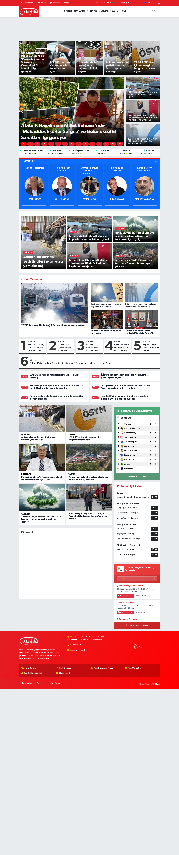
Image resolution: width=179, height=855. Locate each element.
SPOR (123, 11)
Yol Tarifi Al (142, 595)
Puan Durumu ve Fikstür (103, 668)
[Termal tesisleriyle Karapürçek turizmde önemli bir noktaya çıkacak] (89, 457)
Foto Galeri (28, 3)
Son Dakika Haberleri (33, 673)
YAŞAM (117, 342)
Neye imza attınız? (117, 169)
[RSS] (139, 646)
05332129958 (76, 645)
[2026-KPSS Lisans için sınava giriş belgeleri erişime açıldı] (89, 418)
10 (85, 144)
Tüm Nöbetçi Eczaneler (138, 625)
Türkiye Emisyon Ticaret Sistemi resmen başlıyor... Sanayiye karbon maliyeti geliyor (41, 519)
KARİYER (103, 11)
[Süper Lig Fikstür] (156, 486)
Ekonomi (26, 474)
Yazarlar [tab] (29, 161)
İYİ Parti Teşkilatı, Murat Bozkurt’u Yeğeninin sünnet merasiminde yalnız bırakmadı (36, 348)
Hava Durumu (30, 668)
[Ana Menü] (158, 11)
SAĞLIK (114, 11)
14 (113, 144)
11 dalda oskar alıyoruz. (62, 169)
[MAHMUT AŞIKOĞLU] (144, 186)
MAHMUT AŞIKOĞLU (144, 199)
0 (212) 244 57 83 (126, 595)
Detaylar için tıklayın (137, 476)
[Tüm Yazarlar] (156, 161)
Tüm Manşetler (134, 668)
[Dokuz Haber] (29, 11)
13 (106, 144)
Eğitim (71, 434)
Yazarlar (56, 3)
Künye (66, 3)
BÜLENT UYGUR (62, 199)
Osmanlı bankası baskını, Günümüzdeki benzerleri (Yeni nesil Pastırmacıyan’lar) (89, 170)
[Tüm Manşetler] (156, 279)
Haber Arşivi (64, 673)
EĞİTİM (68, 11)
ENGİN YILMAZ (117, 199)
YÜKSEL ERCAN (34, 199)
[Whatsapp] (135, 646)
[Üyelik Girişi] (158, 3)
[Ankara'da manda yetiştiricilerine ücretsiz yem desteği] (43, 242)
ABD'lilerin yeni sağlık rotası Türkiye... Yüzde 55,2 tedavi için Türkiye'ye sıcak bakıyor (87, 516)
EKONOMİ (79, 11)
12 (99, 144)
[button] (22, 111)
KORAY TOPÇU (89, 199)
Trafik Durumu (65, 668)
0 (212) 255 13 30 (126, 612)
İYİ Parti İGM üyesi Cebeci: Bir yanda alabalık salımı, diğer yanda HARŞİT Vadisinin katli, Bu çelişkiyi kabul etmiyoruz (65, 348)
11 (92, 144)
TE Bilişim (156, 684)
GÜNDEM (92, 11)
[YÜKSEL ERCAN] (34, 186)
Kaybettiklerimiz (34, 167)
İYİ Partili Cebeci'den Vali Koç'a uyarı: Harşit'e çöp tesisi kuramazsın (93, 348)
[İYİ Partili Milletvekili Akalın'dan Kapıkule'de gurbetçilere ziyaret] (89, 229)
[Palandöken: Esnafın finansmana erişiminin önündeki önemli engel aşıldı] (42, 457)
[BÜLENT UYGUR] (62, 186)
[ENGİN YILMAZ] (117, 186)
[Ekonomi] (108, 532)
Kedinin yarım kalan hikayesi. (145, 169)
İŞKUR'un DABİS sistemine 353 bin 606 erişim (121, 348)
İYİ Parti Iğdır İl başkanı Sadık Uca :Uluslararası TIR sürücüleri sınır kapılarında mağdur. (70, 363)
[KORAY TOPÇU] (89, 186)
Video (43, 3)
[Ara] (153, 11)
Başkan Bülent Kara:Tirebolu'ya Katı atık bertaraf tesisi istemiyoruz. (151, 348)
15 (120, 144)
